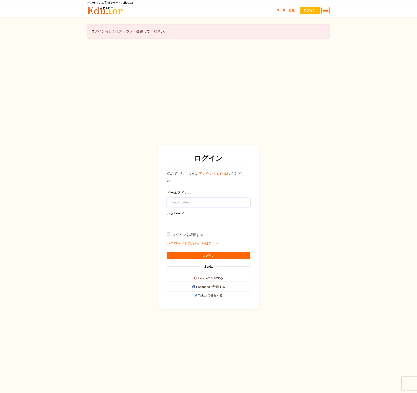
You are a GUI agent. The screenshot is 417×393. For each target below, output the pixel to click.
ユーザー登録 (285, 10)
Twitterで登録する (210, 295)
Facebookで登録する (210, 286)
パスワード (175, 214)
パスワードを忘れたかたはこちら (193, 243)
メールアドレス (179, 193)
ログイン (310, 10)
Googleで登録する (210, 278)
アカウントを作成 (213, 173)
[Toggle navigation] (325, 10)
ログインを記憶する (187, 235)
